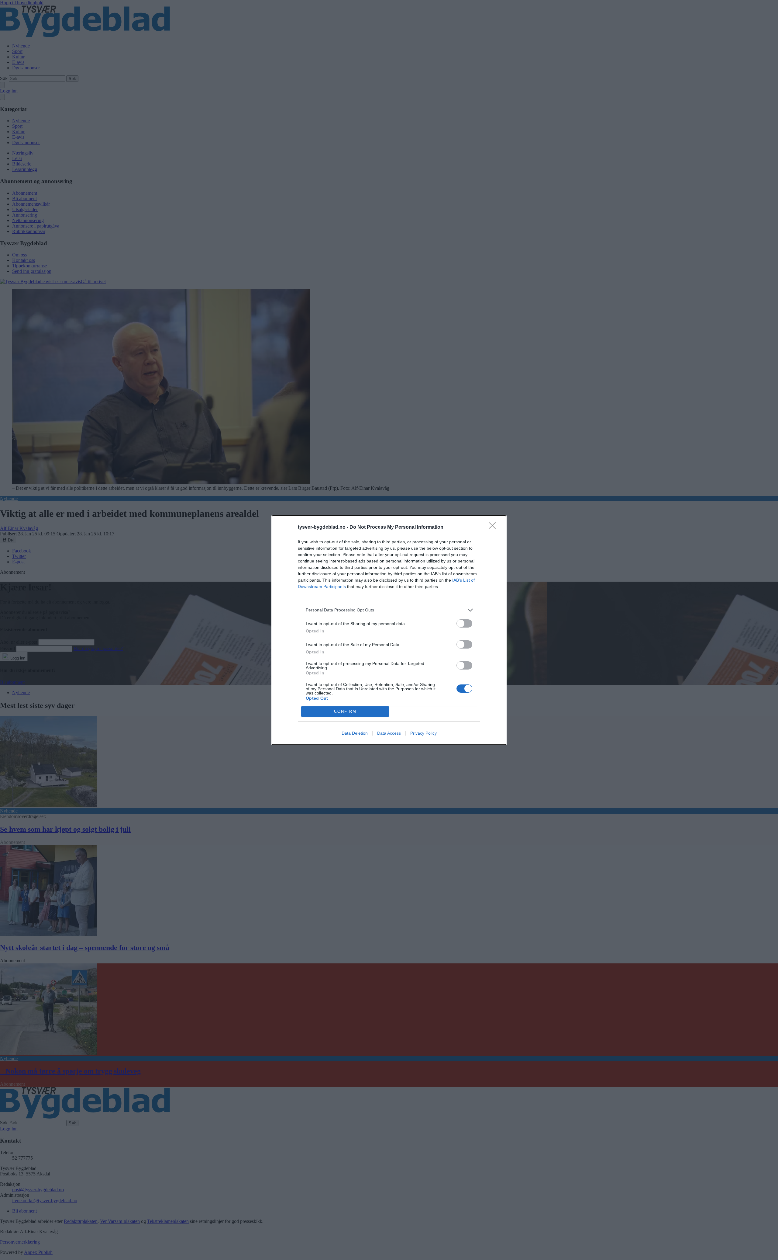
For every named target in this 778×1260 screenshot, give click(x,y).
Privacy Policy (423, 733)
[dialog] (389, 630)
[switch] (464, 623)
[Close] (494, 527)
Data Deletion (355, 733)
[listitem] (389, 610)
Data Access (389, 733)
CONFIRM (345, 711)
